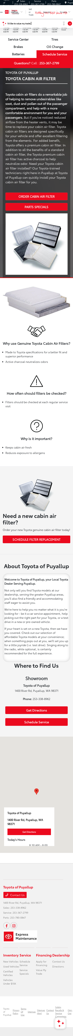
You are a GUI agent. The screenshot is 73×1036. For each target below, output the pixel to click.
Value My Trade (41, 971)
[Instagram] (13, 925)
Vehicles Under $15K (9, 981)
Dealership (61, 955)
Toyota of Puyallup (7, 1011)
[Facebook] (6, 925)
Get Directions (36, 710)
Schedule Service (54, 54)
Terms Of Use (23, 1011)
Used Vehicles (11, 966)
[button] (36, 791)
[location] (65, 2)
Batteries (18, 54)
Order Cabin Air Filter (37, 196)
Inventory (11, 955)
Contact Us (17, 895)
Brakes (18, 46)
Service (25, 955)
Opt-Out (70, 1012)
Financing (44, 955)
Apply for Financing (41, 963)
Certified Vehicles (8, 973)
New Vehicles (11, 961)
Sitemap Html (41, 1012)
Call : (36, 63)
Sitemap (32, 1011)
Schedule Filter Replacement (36, 539)
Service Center (18, 39)
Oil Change (55, 46)
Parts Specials (36, 206)
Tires (54, 39)
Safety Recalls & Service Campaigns (60, 1012)
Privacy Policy (16, 1012)
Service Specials (24, 971)
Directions (58, 966)
